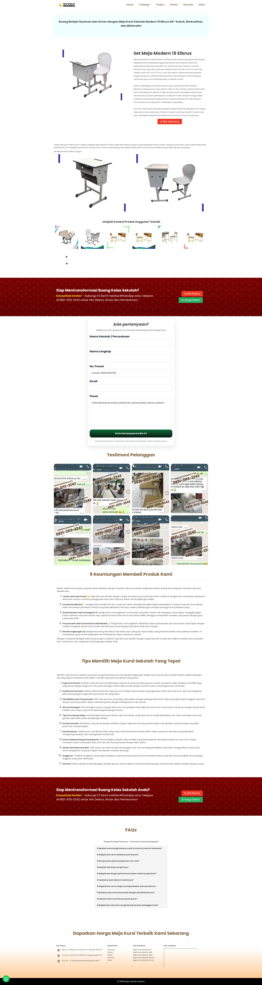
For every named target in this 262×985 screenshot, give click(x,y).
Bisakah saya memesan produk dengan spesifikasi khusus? (127, 892)
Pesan (94, 396)
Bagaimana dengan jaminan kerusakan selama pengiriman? (127, 873)
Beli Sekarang (171, 121)
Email (93, 381)
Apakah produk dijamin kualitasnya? (116, 880)
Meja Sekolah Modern (135, 981)
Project (160, 4)
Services (188, 4)
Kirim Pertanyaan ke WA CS (131, 433)
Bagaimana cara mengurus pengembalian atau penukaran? (127, 886)
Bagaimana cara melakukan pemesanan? (119, 854)
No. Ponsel (97, 366)
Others (174, 4)
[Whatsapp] (6, 978)
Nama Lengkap (100, 351)
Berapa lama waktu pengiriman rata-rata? (119, 861)
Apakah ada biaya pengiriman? (114, 867)
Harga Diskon (192, 300)
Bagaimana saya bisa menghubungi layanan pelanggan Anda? (128, 905)
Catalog (144, 4)
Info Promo (193, 293)
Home (129, 4)
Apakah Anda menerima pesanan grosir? (118, 899)
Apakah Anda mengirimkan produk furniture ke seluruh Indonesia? (130, 848)
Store (202, 4)
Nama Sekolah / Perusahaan (110, 336)
